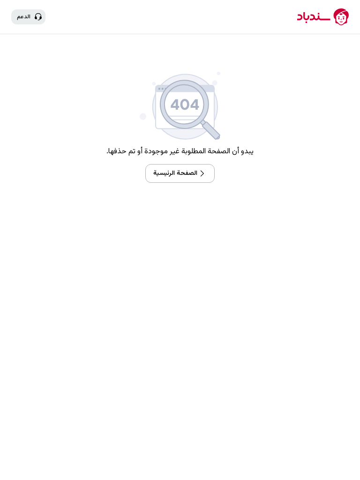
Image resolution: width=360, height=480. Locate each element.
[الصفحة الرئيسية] (323, 16)
